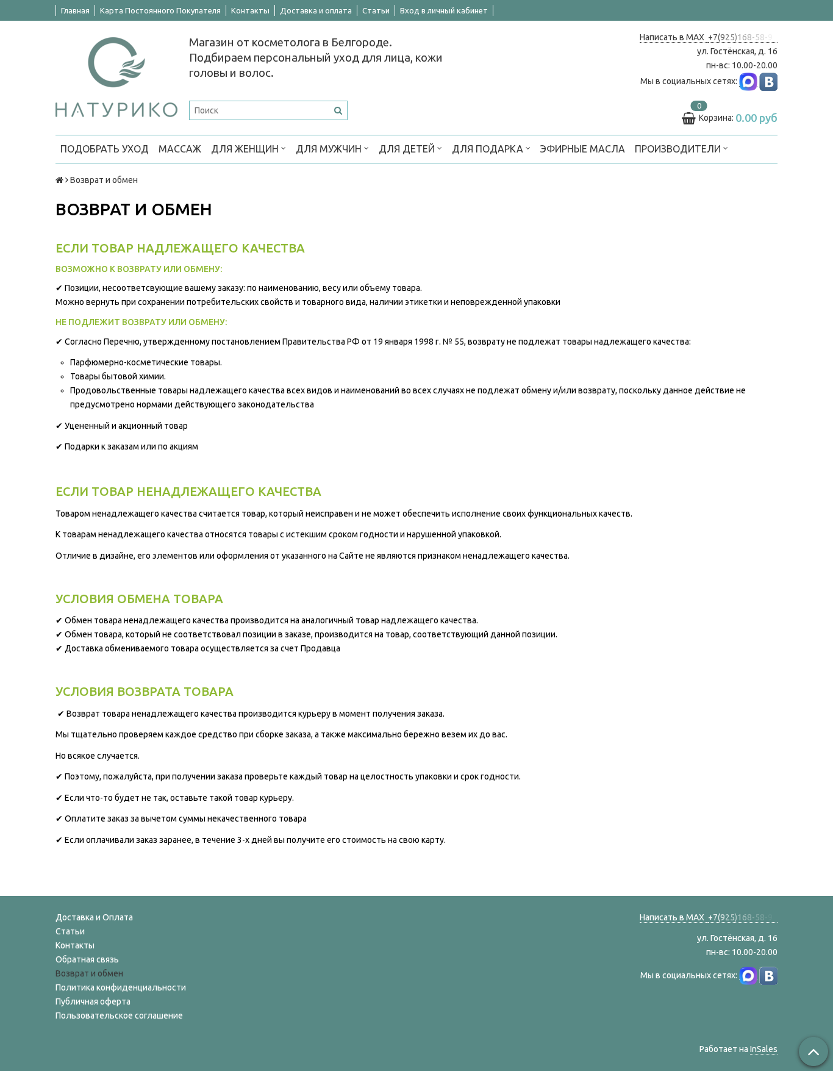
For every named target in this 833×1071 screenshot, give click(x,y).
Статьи (376, 10)
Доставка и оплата (316, 10)
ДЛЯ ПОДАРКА (489, 148)
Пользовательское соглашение (119, 1015)
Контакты (250, 10)
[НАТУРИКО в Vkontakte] (768, 81)
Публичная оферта (92, 1001)
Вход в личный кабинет (444, 10)
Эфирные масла (582, 148)
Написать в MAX (674, 37)
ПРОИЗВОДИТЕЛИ (679, 148)
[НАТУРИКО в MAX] (748, 81)
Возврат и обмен (89, 973)
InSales (764, 1049)
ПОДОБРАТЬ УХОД (104, 148)
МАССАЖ (180, 148)
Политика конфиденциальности (120, 987)
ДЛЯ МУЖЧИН (330, 148)
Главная (75, 10)
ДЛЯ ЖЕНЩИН (246, 148)
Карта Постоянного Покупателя (160, 10)
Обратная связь (87, 959)
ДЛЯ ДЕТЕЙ (408, 148)
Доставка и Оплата (94, 917)
